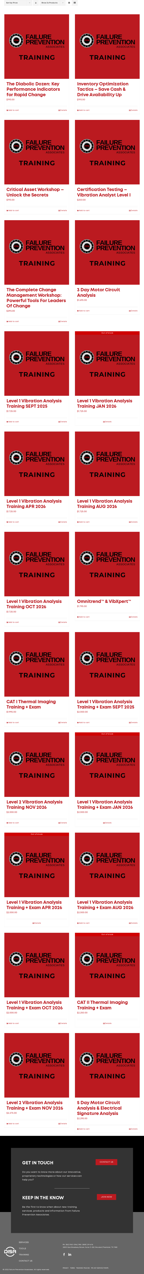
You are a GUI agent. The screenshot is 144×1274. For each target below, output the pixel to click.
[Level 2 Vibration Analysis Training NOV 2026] (36, 764)
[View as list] (74, 3)
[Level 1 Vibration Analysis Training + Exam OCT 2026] (36, 965)
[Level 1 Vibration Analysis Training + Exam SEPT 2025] (107, 664)
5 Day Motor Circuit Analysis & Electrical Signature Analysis (99, 1108)
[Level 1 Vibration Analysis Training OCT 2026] (36, 564)
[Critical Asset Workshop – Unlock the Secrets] (36, 152)
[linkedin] (69, 1254)
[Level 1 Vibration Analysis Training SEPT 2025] (36, 363)
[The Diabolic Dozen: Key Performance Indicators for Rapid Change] (36, 46)
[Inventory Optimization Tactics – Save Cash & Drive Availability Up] (107, 46)
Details (63, 110)
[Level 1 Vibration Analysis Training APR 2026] (36, 464)
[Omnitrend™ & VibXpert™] (107, 564)
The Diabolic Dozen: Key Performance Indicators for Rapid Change (33, 89)
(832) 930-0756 (71, 1244)
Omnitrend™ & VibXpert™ (104, 602)
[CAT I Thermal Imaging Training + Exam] (36, 664)
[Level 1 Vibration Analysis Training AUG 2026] (107, 464)
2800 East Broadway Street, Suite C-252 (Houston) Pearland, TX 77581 (90, 1247)
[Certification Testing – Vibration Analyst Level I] (107, 152)
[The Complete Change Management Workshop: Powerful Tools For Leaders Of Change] (36, 252)
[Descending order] (36, 3)
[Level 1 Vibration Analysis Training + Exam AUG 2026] (107, 865)
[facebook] (64, 1254)
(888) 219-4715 (87, 1244)
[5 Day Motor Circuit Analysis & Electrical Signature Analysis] (107, 1065)
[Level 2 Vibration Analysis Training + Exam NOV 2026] (36, 1065)
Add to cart (13, 110)
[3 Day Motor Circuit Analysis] (107, 252)
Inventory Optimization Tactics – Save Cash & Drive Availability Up (102, 89)
